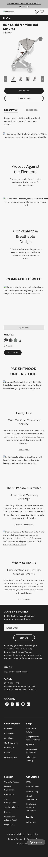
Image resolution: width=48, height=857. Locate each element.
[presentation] (42, 11)
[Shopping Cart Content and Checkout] (42, 12)
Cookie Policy (33, 839)
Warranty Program (11, 782)
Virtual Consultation (31, 798)
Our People (9, 747)
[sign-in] (37, 12)
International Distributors (31, 751)
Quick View (24, 327)
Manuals (7, 812)
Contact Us (9, 794)
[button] (6, 340)
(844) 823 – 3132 (11, 683)
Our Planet (9, 738)
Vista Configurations (10, 801)
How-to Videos (32, 786)
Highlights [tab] (31, 109)
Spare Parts (31, 744)
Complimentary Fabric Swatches (33, 738)
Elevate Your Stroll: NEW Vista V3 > (24, 3)
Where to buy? (24, 98)
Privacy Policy (32, 834)
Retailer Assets (10, 757)
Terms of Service (15, 839)
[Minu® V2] (24, 305)
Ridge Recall (9, 824)
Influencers (31, 822)
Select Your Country (31, 759)
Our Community (11, 743)
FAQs (28, 782)
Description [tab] (11, 109)
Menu (6, 17)
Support (8, 776)
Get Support (24, 449)
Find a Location (24, 599)
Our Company (12, 723)
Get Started (32, 776)
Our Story (8, 728)
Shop (29, 723)
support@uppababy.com (15, 671)
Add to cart (24, 90)
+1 (20, 340)
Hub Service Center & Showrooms (31, 807)
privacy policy (14, 658)
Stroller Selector (11, 807)
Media (29, 817)
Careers (7, 752)
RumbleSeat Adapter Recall (10, 818)
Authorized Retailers (31, 730)
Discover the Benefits (24, 524)
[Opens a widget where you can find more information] (36, 842)
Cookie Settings (24, 843)
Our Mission (9, 733)
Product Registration (9, 788)
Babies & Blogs (32, 791)
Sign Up (24, 637)
